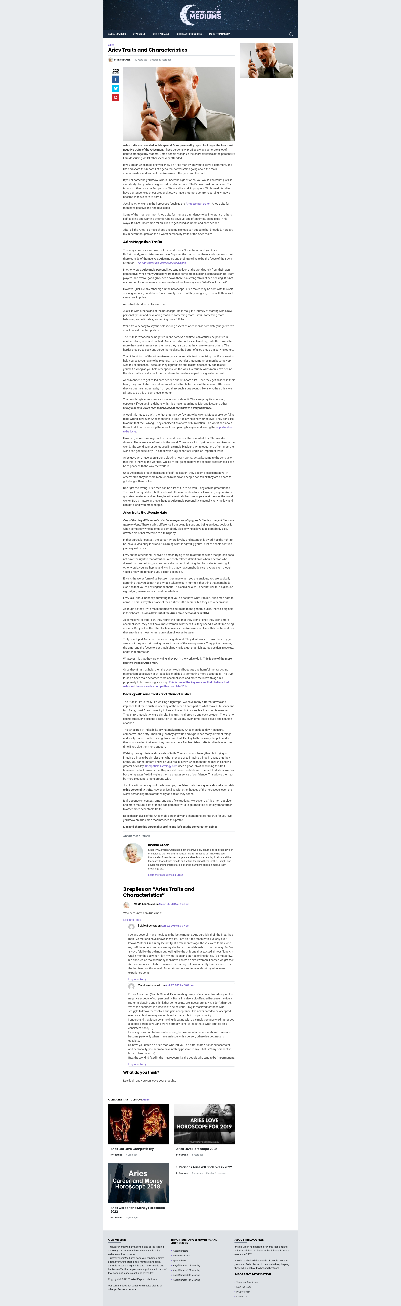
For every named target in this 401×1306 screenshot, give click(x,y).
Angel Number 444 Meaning (186, 1280)
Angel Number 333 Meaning (186, 1275)
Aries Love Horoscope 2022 (196, 1149)
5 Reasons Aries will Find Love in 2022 (204, 1167)
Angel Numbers (180, 1251)
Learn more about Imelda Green (165, 874)
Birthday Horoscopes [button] (189, 34)
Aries (146, 1099)
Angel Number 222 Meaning (186, 1270)
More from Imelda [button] (219, 34)
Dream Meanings (181, 1255)
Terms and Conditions (247, 1282)
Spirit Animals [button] (161, 34)
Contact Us (241, 1296)
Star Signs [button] (139, 34)
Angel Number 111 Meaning (186, 1265)
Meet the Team (243, 1287)
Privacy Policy (243, 1292)
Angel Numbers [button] (117, 34)
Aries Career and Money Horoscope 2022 (137, 1210)
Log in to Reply (132, 919)
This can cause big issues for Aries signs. (161, 262)
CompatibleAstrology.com (161, 766)
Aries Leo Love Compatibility (132, 1149)
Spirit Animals (179, 1260)
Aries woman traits (198, 203)
